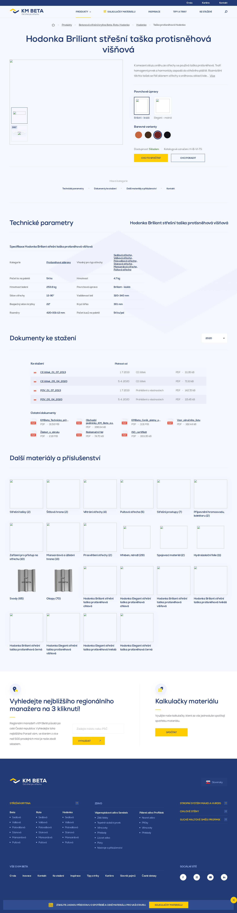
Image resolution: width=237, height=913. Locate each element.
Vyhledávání (226, 12)
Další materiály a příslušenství (141, 188)
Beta (12, 812)
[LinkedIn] (224, 877)
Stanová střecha (123, 263)
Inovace (27, 875)
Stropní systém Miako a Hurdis (200, 803)
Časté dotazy (149, 875)
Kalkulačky (169, 904)
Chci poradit (188, 157)
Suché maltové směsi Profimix (200, 819)
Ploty (100, 842)
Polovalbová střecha (125, 260)
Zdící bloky (102, 817)
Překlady (101, 832)
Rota (38, 812)
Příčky (145, 822)
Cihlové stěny (189, 811)
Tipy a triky (93, 875)
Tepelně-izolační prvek (109, 822)
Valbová (16, 822)
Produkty (67, 24)
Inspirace (75, 875)
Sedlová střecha (123, 255)
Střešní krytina (20, 803)
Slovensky (217, 782)
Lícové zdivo (103, 837)
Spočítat (171, 732)
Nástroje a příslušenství (109, 847)
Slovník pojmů (128, 875)
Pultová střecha (122, 269)
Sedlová (16, 817)
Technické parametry (73, 188)
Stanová (16, 832)
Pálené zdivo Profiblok (151, 812)
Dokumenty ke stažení (105, 188)
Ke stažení (58, 875)
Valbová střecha (123, 258)
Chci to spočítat (151, 157)
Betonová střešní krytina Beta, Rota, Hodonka (104, 24)
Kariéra (109, 875)
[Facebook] (183, 877)
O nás (13, 875)
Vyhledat (84, 740)
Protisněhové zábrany (58, 262)
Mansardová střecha (125, 266)
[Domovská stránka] (53, 24)
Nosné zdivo (148, 817)
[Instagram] (196, 877)
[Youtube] (210, 877)
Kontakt (171, 188)
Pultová (16, 842)
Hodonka (141, 24)
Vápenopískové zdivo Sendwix (111, 812)
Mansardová (19, 837)
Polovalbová (18, 827)
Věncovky (102, 827)
